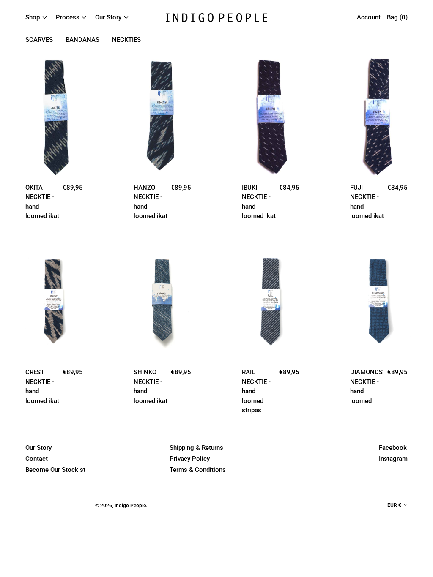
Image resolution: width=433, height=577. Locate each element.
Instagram (393, 459)
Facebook (393, 448)
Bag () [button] (397, 17)
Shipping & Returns (196, 448)
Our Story (38, 448)
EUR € (394, 505)
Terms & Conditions (198, 470)
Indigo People (130, 506)
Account (369, 17)
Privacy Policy (190, 459)
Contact (36, 459)
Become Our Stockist (55, 470)
